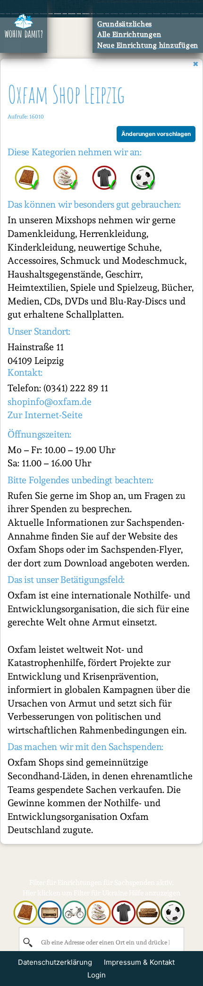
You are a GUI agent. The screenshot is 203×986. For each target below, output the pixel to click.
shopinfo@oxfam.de (50, 401)
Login (96, 974)
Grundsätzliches (124, 24)
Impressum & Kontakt (139, 962)
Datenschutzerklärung (55, 962)
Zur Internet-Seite (45, 415)
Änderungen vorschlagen (156, 133)
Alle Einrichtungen (129, 34)
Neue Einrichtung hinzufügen (147, 45)
